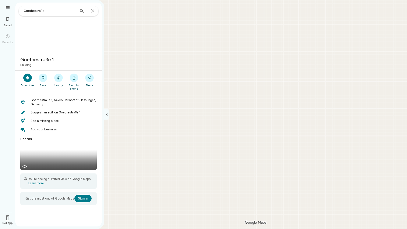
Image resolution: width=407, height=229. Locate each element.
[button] (58, 102)
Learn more (36, 183)
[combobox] (50, 10)
